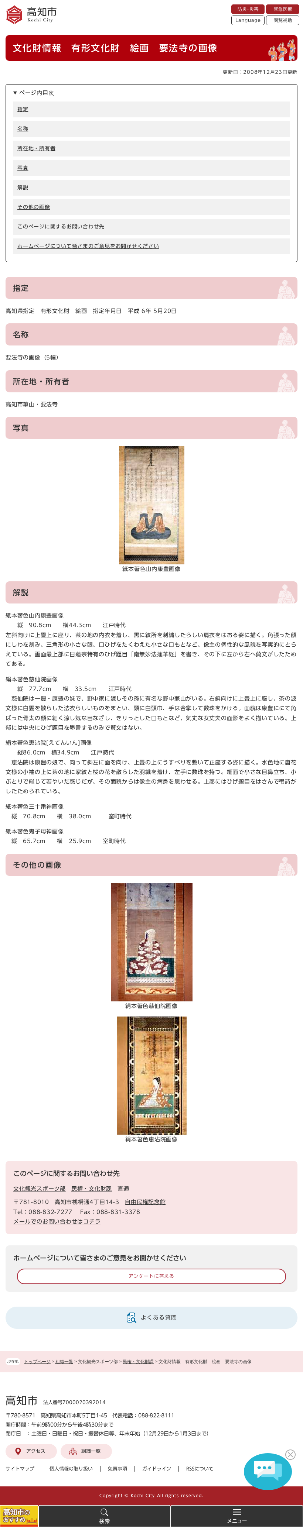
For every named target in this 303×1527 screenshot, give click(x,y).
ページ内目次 (36, 93)
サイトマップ (20, 1468)
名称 (22, 128)
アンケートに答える (151, 1276)
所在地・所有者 (36, 148)
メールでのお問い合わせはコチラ (57, 1221)
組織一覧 (64, 1361)
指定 (22, 109)
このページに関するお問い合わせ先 (61, 226)
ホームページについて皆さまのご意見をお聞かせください (88, 246)
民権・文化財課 (138, 1361)
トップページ (37, 1361)
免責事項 (117, 1468)
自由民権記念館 (145, 1202)
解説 (22, 187)
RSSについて (200, 1468)
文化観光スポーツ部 (39, 1188)
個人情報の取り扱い (71, 1468)
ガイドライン (156, 1468)
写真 (22, 168)
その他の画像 (33, 207)
